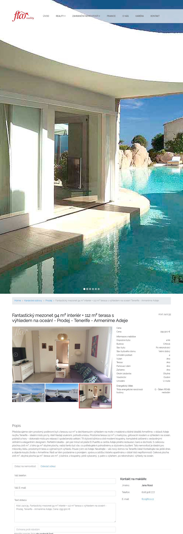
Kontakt (155, 16)
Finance (111, 16)
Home (17, 300)
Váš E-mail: (20, 487)
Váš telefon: (20, 475)
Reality (60, 16)
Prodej (48, 300)
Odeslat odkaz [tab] (48, 466)
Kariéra (140, 16)
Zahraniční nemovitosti (85, 16)
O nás (126, 16)
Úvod (46, 16)
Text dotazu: (20, 500)
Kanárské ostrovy (33, 300)
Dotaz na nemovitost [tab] (25, 466)
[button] (13, 147)
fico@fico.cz (148, 499)
